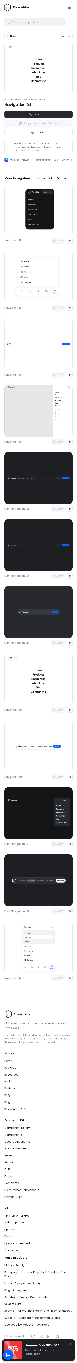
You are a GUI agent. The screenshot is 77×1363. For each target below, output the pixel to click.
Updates (10, 1229)
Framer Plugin (13, 1197)
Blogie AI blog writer (17, 1290)
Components (13, 1135)
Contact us (11, 1250)
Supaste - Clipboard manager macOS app (32, 1318)
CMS (7, 1169)
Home (8, 1061)
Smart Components (17, 1148)
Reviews (9, 1088)
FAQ (7, 1095)
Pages (8, 1176)
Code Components (17, 1141)
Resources (11, 1074)
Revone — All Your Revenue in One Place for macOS (38, 1311)
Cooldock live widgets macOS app (26, 1324)
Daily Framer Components (21, 1190)
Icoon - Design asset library (22, 1283)
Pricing (8, 1081)
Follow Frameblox (15, 1336)
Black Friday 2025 (15, 1109)
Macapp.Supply (14, 1265)
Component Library (17, 1128)
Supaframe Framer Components (26, 1297)
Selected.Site (12, 1304)
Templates (11, 1183)
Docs (7, 1236)
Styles (8, 1155)
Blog (7, 1102)
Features (10, 1067)
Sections (10, 1162)
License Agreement (17, 1243)
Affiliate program (15, 1222)
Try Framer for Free (17, 1216)
